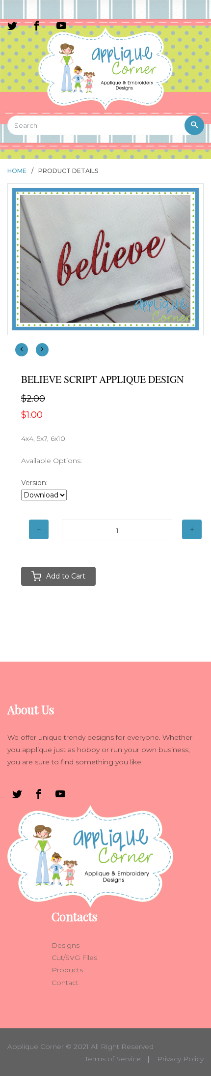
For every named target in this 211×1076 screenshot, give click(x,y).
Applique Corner (35, 1046)
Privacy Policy (180, 1058)
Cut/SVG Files (74, 957)
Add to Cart (65, 576)
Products (67, 969)
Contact (65, 982)
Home (16, 170)
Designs (65, 945)
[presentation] (21, 349)
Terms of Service (113, 1058)
